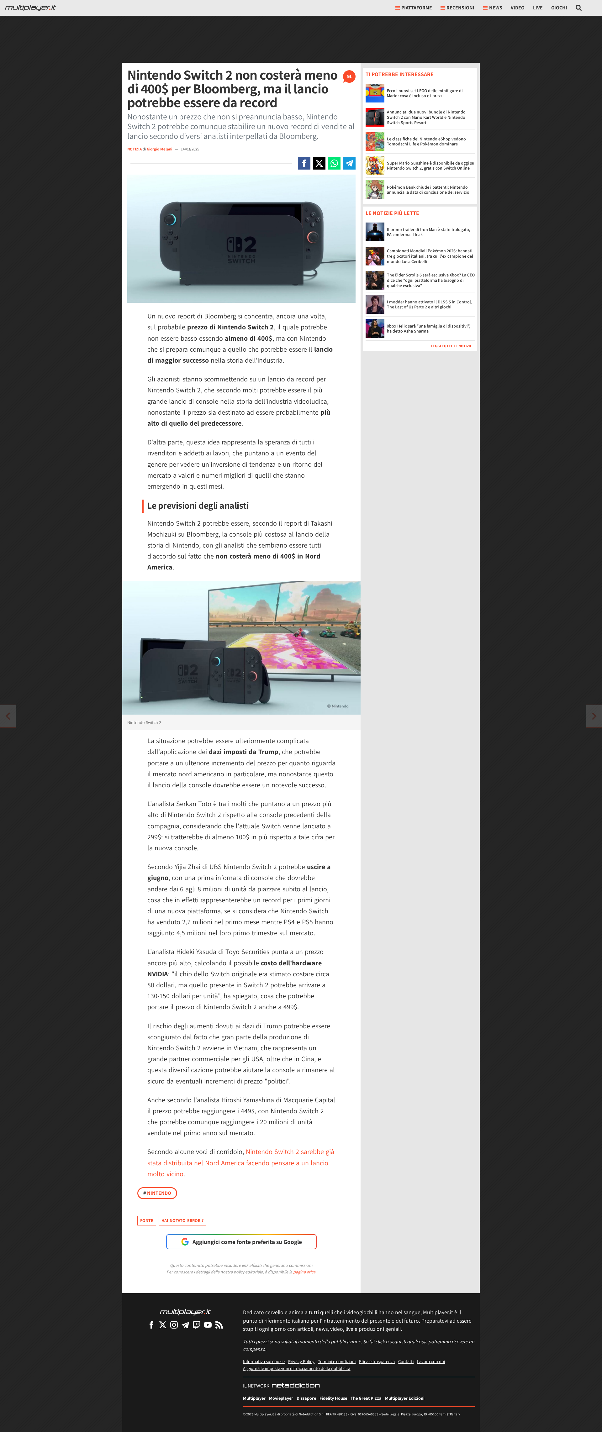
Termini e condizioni (337, 1361)
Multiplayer (254, 1398)
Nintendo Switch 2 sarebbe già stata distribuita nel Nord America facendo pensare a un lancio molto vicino (240, 1162)
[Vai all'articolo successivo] (8, 716)
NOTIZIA (134, 149)
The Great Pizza (366, 1398)
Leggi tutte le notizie (451, 346)
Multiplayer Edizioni (405, 1398)
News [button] (495, 7)
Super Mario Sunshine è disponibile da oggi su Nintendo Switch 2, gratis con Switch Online (430, 165)
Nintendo (157, 1193)
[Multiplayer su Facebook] (151, 1325)
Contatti (406, 1361)
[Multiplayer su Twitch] (196, 1325)
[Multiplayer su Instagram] (174, 1325)
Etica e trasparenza (377, 1361)
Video (518, 7)
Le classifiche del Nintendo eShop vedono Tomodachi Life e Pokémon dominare (426, 141)
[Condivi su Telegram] (349, 163)
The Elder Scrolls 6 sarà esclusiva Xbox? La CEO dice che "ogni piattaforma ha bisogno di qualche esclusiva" (431, 280)
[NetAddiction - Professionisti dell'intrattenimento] (295, 1386)
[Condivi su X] (319, 163)
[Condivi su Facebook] (304, 163)
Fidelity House (333, 1398)
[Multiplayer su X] (162, 1325)
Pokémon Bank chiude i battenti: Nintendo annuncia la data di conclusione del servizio (428, 189)
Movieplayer (281, 1398)
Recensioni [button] (460, 7)
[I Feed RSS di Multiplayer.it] (219, 1325)
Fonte (146, 1220)
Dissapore (306, 1398)
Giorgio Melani (160, 149)
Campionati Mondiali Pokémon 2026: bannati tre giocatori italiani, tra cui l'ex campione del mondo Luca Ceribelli (430, 256)
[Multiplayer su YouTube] (208, 1325)
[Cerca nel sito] (579, 8)
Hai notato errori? (182, 1220)
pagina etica (304, 1272)
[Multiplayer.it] (30, 8)
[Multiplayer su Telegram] (185, 1325)
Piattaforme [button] (416, 7)
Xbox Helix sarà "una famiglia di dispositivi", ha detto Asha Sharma (428, 328)
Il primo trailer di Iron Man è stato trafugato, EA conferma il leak (428, 232)
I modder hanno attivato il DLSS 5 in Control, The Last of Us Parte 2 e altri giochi (429, 304)
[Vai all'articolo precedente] (594, 716)
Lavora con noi (431, 1361)
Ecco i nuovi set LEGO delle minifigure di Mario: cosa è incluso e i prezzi (425, 93)
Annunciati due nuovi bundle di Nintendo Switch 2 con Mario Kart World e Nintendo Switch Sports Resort (426, 117)
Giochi (559, 7)
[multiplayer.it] (185, 1312)
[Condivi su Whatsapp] (334, 163)
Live (538, 7)
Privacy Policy (301, 1361)
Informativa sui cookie (264, 1361)
